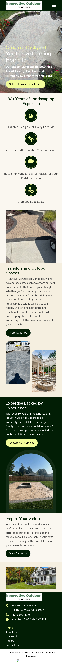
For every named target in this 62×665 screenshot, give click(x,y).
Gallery (10, 641)
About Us (11, 632)
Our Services (13, 636)
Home (9, 628)
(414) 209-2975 (21, 614)
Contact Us (12, 645)
